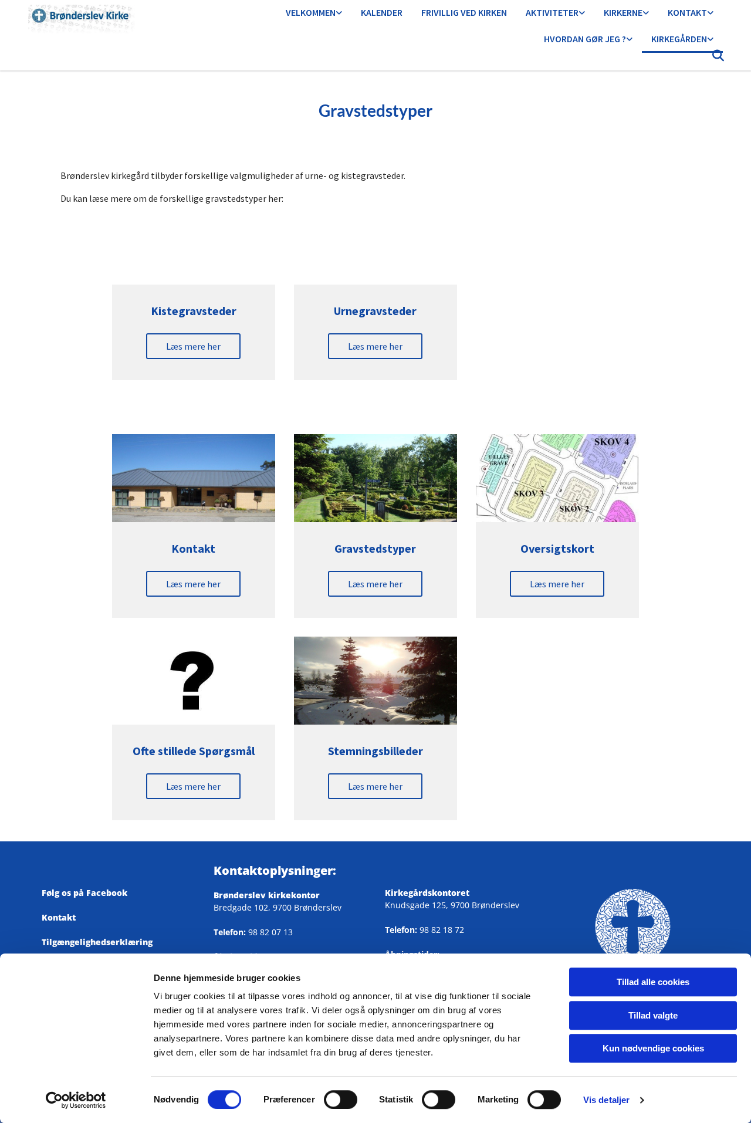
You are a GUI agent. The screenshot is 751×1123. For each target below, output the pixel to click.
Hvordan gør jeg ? (585, 39)
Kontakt (687, 12)
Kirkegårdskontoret (427, 892)
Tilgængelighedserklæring (97, 942)
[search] (718, 58)
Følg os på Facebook (89, 892)
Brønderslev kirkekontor (267, 895)
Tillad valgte (653, 1015)
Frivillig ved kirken (464, 12)
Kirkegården (679, 39)
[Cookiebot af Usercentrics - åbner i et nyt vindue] (76, 1100)
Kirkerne (623, 12)
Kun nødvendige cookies (653, 1048)
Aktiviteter (552, 12)
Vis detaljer (606, 1100)
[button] (193, 346)
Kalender (381, 12)
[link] (313, 13)
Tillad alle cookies (653, 982)
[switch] (340, 1099)
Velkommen (311, 12)
